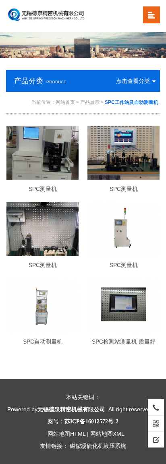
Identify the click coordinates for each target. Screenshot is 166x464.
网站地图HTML (66, 434)
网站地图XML (107, 434)
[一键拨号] (156, 407)
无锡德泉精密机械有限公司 (71, 409)
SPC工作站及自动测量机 (131, 102)
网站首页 (65, 102)
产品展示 (90, 102)
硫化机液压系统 (106, 446)
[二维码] (156, 423)
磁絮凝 (78, 446)
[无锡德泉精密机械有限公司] (58, 16)
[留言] (156, 439)
